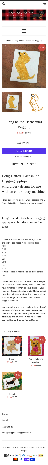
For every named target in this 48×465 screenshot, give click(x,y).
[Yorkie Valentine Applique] (36, 346)
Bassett (12, 394)
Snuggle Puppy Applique (26, 448)
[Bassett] (12, 381)
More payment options (24, 156)
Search (5, 420)
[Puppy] (12, 346)
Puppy (12, 359)
